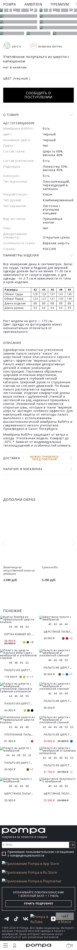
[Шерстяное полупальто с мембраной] (58, 780)
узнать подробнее (38, 903)
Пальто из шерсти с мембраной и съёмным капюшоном (58, 765)
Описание (12, 343)
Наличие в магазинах (22, 469)
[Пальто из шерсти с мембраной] (19, 749)
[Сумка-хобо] (58, 532)
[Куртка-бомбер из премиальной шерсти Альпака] (19, 619)
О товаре (11, 115)
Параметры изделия (21, 255)
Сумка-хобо (50, 567)
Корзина (72, 945)
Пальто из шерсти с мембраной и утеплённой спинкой (58, 667)
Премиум (60, 4)
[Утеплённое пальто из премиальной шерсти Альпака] (19, 720)
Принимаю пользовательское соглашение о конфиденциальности (40, 853)
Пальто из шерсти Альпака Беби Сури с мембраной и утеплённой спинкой (18, 670)
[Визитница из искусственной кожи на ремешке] (19, 532)
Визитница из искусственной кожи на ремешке (19, 570)
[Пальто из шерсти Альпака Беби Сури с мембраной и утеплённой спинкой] (19, 654)
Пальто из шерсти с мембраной (18, 763)
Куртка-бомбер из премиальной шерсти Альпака (18, 634)
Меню (5, 945)
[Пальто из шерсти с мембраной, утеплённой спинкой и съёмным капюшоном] (19, 687)
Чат (64, 916)
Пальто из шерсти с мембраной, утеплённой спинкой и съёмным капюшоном (18, 703)
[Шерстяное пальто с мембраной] (58, 618)
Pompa (9, 4)
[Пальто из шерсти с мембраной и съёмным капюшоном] (58, 751)
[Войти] (14, 945)
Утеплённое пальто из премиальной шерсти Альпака (18, 734)
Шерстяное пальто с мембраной (58, 631)
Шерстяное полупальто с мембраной (58, 793)
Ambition (33, 4)
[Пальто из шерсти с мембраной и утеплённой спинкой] (58, 653)
